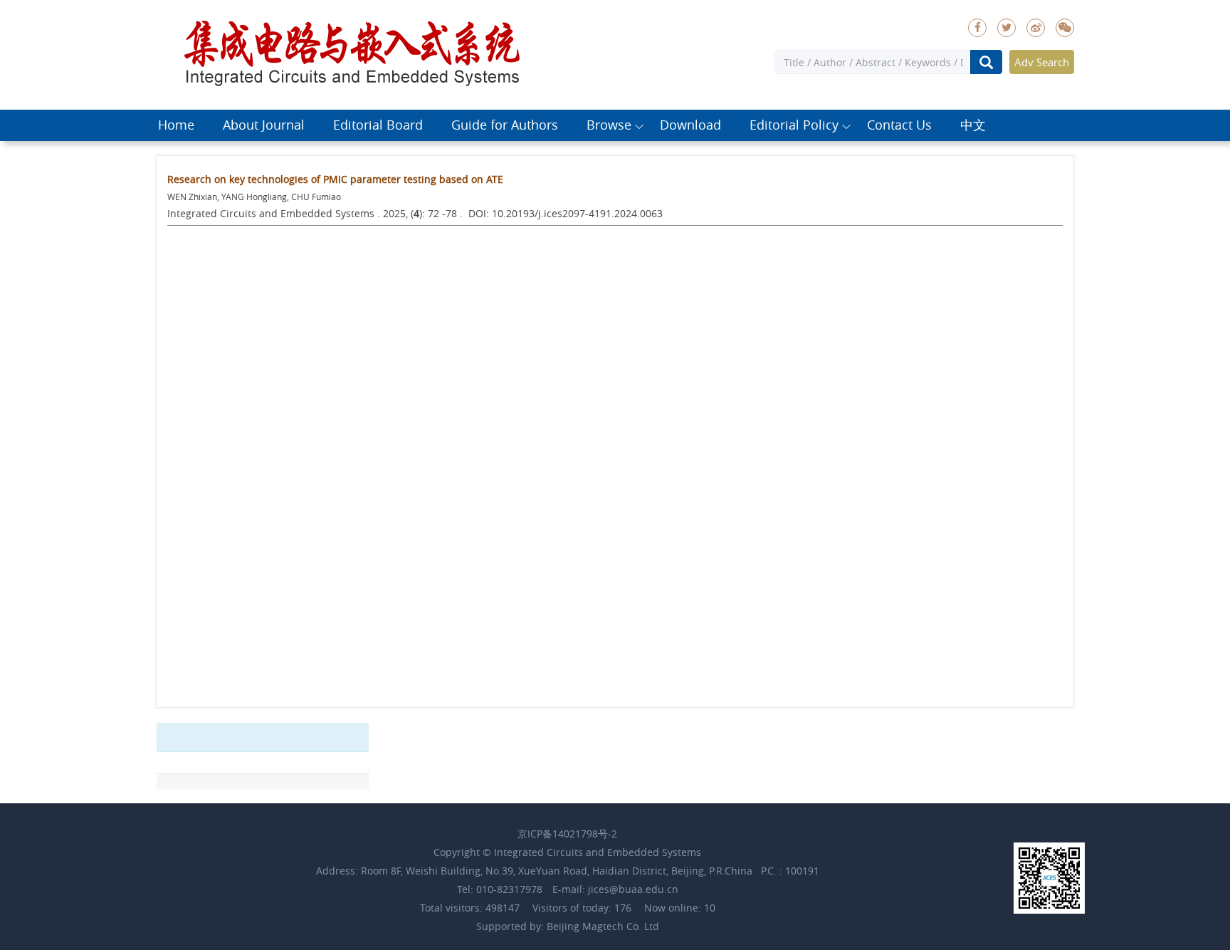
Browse (609, 125)
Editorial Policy (794, 125)
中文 (973, 125)
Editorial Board (378, 125)
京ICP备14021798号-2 (567, 833)
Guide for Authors (504, 125)
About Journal (264, 125)
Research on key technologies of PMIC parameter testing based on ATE (335, 179)
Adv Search (1041, 62)
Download (690, 125)
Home (176, 125)
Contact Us (899, 125)
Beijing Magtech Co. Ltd (603, 926)
